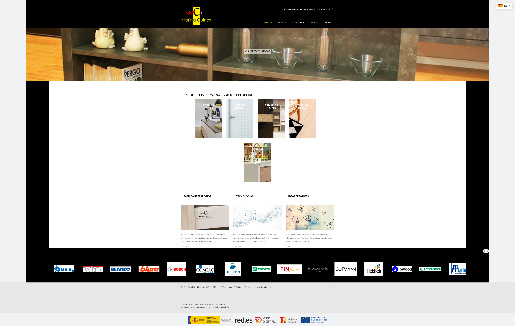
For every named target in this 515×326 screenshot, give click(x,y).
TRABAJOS (314, 23)
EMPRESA (268, 23)
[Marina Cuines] (196, 15)
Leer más (185, 246)
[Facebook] (332, 8)
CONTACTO (329, 23)
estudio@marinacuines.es (295, 9)
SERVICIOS (281, 23)
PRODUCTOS (297, 23)
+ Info (208, 118)
